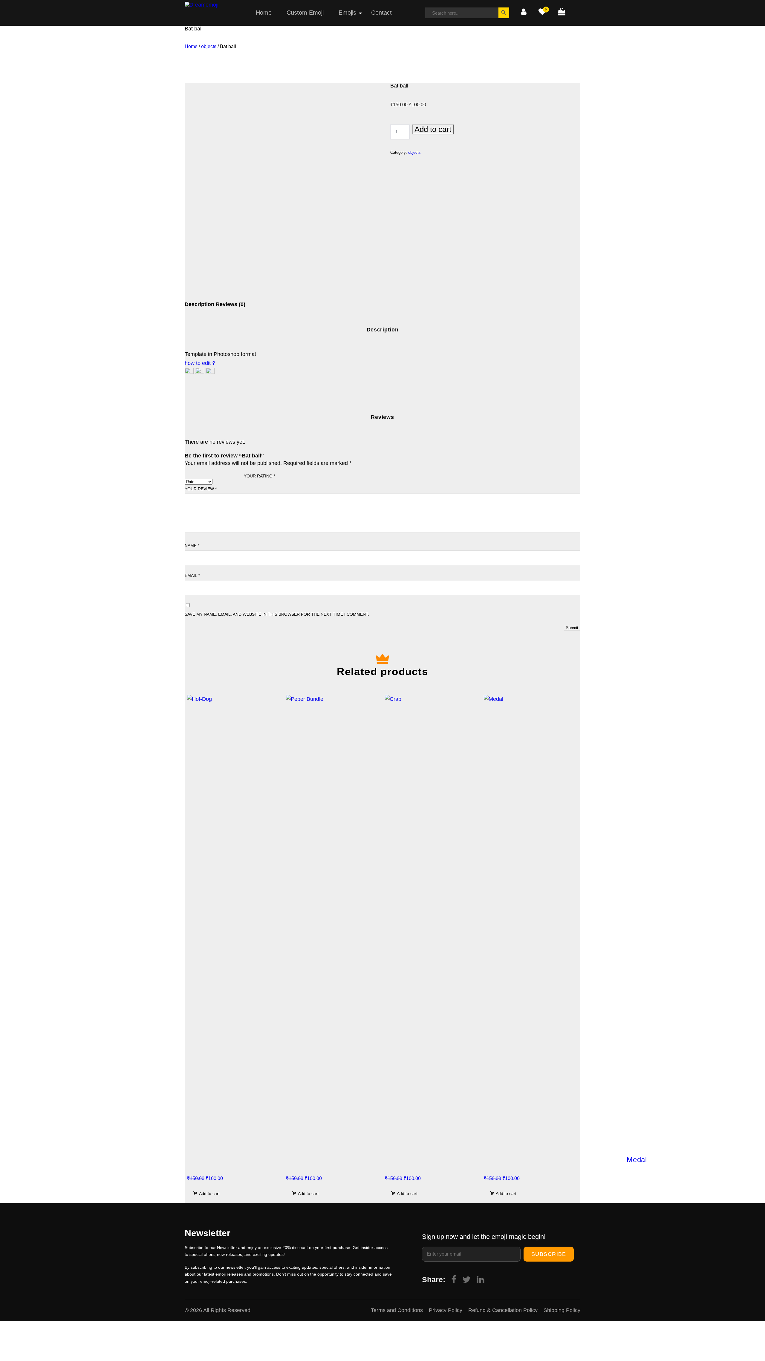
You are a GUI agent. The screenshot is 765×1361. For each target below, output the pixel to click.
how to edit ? (200, 363)
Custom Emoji (305, 12)
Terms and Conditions (397, 1310)
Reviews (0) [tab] (230, 304)
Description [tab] (199, 304)
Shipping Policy (562, 1310)
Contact (381, 12)
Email (192, 575)
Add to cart (432, 129)
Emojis (347, 12)
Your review (201, 488)
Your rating (259, 476)
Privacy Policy (445, 1310)
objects (208, 46)
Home (264, 12)
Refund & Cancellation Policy (503, 1310)
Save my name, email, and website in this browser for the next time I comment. (277, 614)
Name (192, 545)
